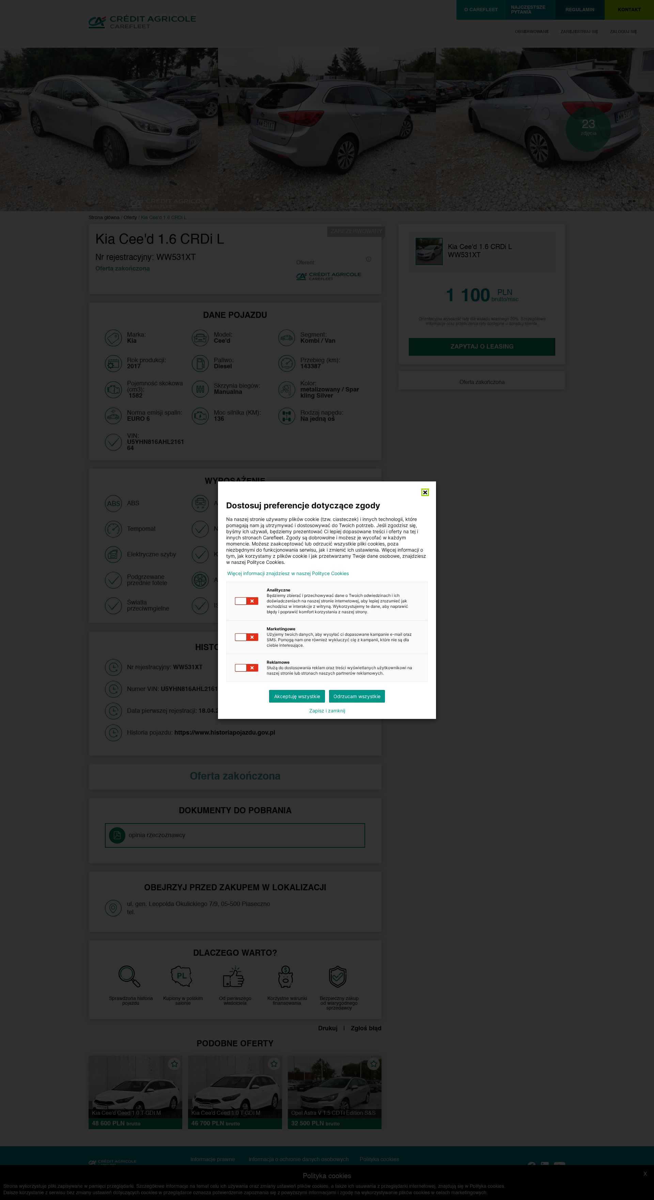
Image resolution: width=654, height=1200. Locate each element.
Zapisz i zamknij (327, 710)
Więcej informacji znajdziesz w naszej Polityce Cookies (288, 573)
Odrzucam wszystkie (356, 696)
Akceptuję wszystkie (297, 696)
